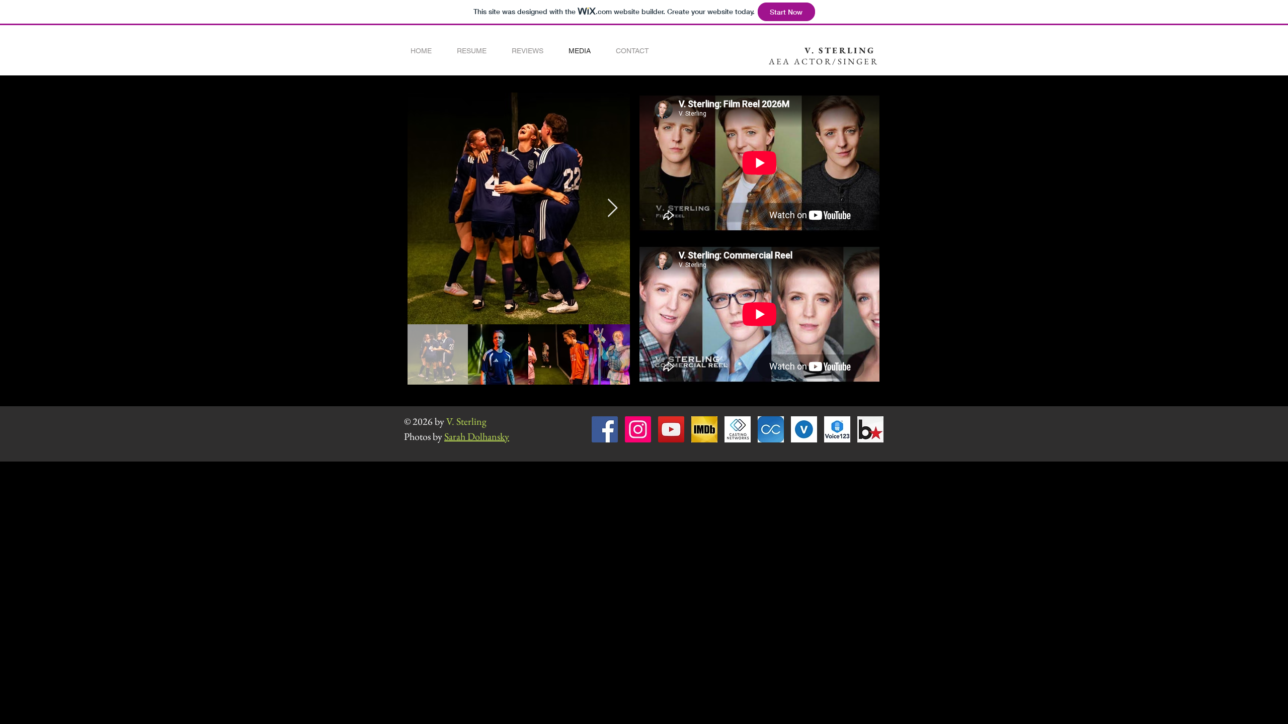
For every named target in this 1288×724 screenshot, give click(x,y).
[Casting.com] (771, 429)
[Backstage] (870, 429)
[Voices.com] (804, 429)
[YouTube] (671, 429)
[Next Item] (612, 208)
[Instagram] (638, 429)
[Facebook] (605, 429)
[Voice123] (837, 429)
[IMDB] (704, 429)
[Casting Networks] (738, 429)
